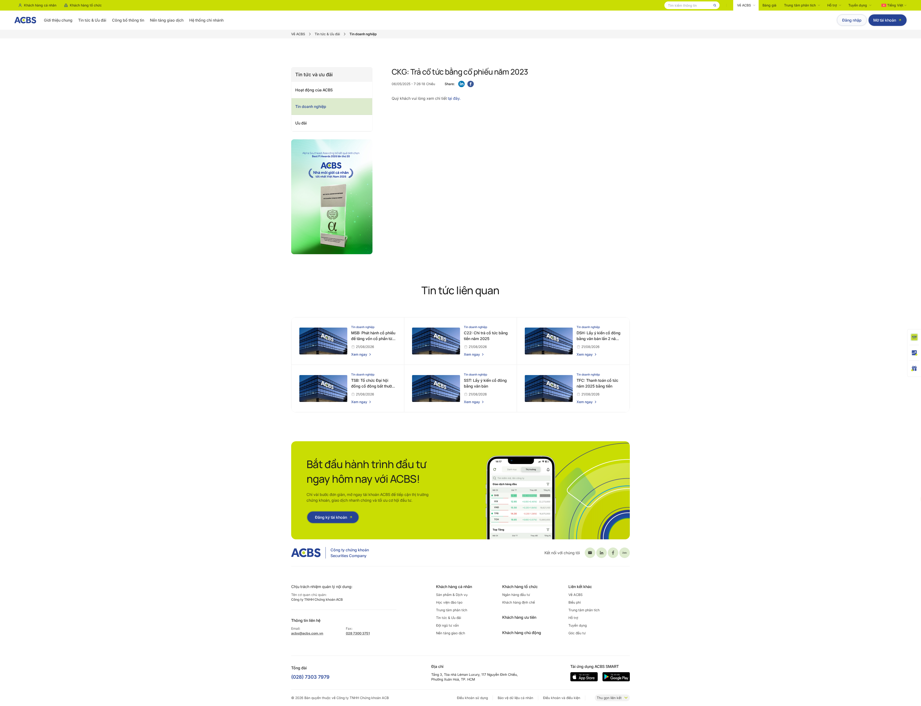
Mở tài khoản (884, 20)
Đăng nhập (852, 20)
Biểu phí (574, 602)
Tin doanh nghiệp (310, 106)
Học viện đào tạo (449, 602)
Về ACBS (744, 5)
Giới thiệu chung (58, 20)
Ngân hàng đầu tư (516, 595)
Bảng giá (769, 5)
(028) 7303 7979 (310, 677)
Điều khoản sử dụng (472, 698)
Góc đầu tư (577, 633)
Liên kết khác (580, 586)
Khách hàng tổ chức (86, 5)
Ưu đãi (301, 123)
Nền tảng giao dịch (166, 20)
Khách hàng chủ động (521, 632)
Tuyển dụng (857, 5)
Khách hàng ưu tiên (519, 617)
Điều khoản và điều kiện (561, 698)
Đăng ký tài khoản (331, 517)
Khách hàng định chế (518, 602)
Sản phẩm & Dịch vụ (451, 595)
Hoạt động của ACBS (314, 90)
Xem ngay (359, 354)
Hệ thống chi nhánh (206, 20)
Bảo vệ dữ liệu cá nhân (515, 698)
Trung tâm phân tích (800, 5)
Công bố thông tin (128, 20)
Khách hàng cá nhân (40, 5)
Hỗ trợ (832, 5)
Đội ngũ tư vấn (447, 625)
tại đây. (453, 98)
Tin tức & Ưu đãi (92, 20)
